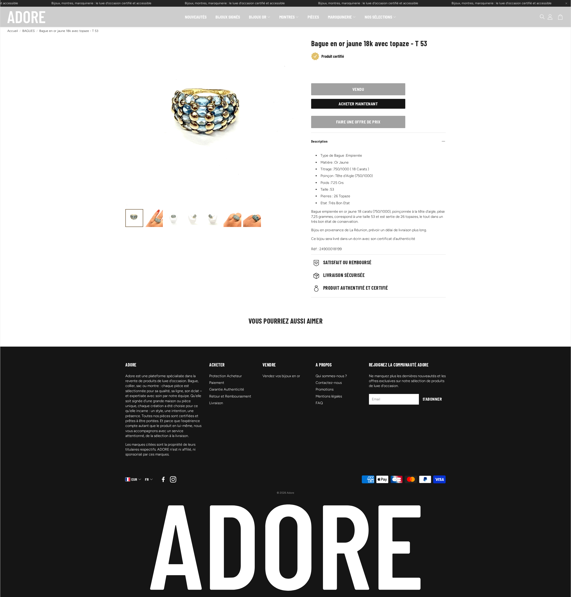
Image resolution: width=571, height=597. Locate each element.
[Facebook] (163, 479)
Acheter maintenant (358, 103)
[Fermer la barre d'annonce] (566, 3)
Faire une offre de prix (358, 121)
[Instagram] (173, 479)
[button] (540, 17)
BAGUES (28, 31)
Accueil (12, 31)
